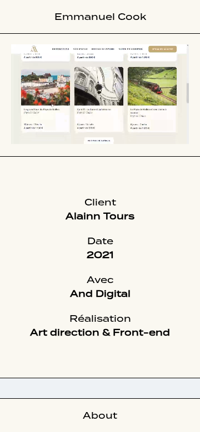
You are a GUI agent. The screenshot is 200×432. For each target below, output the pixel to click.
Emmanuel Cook (100, 17)
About (100, 415)
